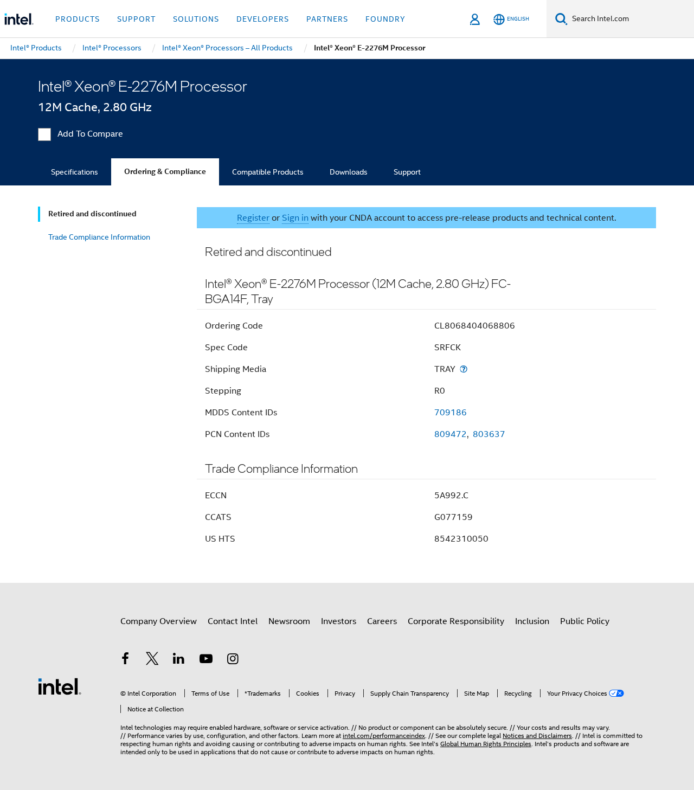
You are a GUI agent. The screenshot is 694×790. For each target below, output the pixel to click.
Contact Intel (233, 621)
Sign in (295, 218)
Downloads (349, 172)
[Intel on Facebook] (125, 660)
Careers (382, 621)
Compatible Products (268, 172)
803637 (489, 434)
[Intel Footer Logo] (59, 685)
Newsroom (289, 621)
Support (407, 172)
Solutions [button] (196, 19)
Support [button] (136, 19)
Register (253, 218)
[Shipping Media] (464, 369)
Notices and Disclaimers (537, 735)
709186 (450, 412)
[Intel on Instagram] (232, 660)
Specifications (74, 172)
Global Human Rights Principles (485, 744)
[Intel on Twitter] (152, 660)
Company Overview (158, 621)
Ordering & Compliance (165, 171)
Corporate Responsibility (456, 621)
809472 (450, 434)
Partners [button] (327, 19)
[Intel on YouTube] (206, 660)
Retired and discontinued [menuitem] (92, 214)
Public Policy (584, 621)
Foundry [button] (385, 19)
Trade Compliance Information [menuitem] (99, 237)
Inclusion (532, 621)
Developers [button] (262, 19)
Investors (338, 621)
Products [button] (77, 19)
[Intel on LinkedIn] (179, 660)
